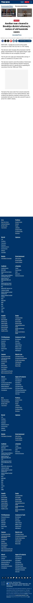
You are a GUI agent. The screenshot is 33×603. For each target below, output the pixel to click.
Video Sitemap (9, 586)
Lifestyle (18, 266)
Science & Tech (20, 337)
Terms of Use (9, 582)
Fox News (5, 2)
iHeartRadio (30, 578)
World (3, 237)
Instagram (8, 578)
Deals (17, 315)
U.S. (2, 220)
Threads (8, 41)
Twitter (5, 41)
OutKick (3, 266)
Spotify (27, 578)
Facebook (2, 41)
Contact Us (8, 585)
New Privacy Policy (17, 582)
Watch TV (27, 1)
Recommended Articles (21, 6)
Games (3, 354)
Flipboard (11, 41)
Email (16, 41)
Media (3, 256)
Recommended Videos (7, 6)
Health (3, 315)
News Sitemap (26, 585)
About (3, 377)
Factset (26, 593)
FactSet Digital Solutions (20, 595)
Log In (22, 1)
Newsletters (25, 578)
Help (30, 583)
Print (14, 41)
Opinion (17, 237)
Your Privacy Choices (13, 583)
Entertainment (19, 256)
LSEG (29, 596)
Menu (31, 2)
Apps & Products (20, 377)
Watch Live (18, 354)
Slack (19, 578)
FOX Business (5, 337)
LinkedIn (16, 578)
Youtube (11, 578)
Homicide (16, 20)
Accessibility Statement (17, 585)
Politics (17, 220)
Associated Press (16, 35)
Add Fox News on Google (25, 40)
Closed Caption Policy (23, 583)
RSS (22, 578)
